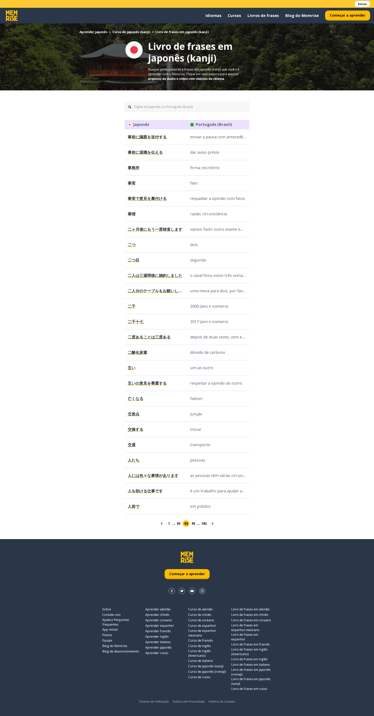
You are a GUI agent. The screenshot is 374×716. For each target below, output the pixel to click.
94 (186, 523)
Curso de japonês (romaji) (207, 671)
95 (193, 523)
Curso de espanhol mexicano (202, 633)
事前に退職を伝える (145, 152)
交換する (135, 429)
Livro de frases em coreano (251, 620)
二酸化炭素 (137, 352)
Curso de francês (200, 640)
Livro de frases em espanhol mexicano (245, 627)
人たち (133, 460)
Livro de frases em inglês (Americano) (249, 651)
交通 (132, 444)
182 (204, 523)
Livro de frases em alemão (250, 609)
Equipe (107, 640)
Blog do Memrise (302, 15)
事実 (132, 183)
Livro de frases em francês (250, 644)
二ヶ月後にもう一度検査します (155, 229)
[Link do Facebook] (172, 591)
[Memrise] (11, 15)
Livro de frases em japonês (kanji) (251, 681)
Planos (107, 635)
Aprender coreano (158, 620)
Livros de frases (263, 15)
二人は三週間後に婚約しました (155, 275)
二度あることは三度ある (149, 337)
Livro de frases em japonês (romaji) (251, 671)
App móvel (110, 629)
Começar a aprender (347, 15)
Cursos (234, 15)
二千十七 (135, 321)
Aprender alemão (158, 609)
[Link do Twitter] (182, 591)
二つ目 (133, 260)
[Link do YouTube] (192, 591)
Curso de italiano (200, 661)
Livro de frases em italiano (250, 664)
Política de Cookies (222, 701)
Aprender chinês (157, 615)
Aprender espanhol (159, 625)
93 (178, 523)
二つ (132, 244)
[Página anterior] (162, 523)
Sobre (106, 609)
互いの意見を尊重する (147, 383)
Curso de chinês (199, 615)
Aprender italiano (158, 642)
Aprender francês (158, 631)
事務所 (133, 167)
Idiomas (213, 15)
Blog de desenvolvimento (120, 651)
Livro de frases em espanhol (244, 636)
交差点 (133, 414)
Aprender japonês (93, 32)
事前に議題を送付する (147, 136)
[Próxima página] (212, 523)
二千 (132, 306)
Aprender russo (156, 653)
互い (132, 367)
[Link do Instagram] (202, 591)
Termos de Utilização (154, 701)
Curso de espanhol (202, 625)
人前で (133, 506)
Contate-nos (111, 615)
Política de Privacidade (189, 701)
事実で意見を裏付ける (147, 198)
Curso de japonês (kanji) (131, 32)
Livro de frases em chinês (249, 615)
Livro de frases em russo (249, 689)
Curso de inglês (199, 646)
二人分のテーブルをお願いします (156, 290)
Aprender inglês (157, 636)
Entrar (362, 4)
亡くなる (135, 398)
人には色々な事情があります (153, 475)
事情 (132, 213)
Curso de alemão (200, 609)
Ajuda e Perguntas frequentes (115, 622)
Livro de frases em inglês (249, 659)
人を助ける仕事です (145, 491)
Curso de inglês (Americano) (199, 653)
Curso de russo (199, 677)
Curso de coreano (201, 620)
